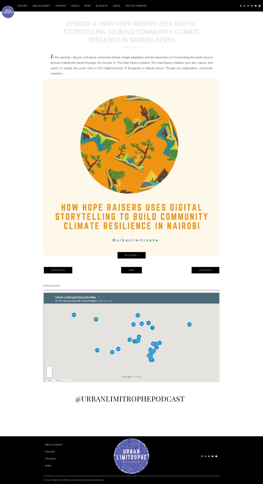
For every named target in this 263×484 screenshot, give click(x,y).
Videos (75, 5)
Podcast (22, 5)
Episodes (61, 5)
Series (116, 5)
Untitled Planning (136, 5)
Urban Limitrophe (61, 480)
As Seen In (102, 5)
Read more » (131, 255)
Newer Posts (58, 270)
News (88, 5)
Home (131, 270)
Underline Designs (92, 480)
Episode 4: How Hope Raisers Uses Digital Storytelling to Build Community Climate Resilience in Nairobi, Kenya (132, 32)
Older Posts (205, 270)
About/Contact (41, 5)
